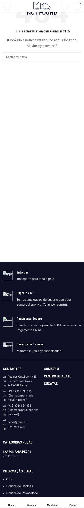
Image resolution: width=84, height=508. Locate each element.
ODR (9, 479)
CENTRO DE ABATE (57, 376)
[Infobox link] (42, 276)
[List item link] (21, 395)
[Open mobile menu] (7, 6)
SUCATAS (51, 384)
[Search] (65, 6)
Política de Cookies (19, 486)
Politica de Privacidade (22, 493)
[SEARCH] (76, 56)
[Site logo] (42, 5)
